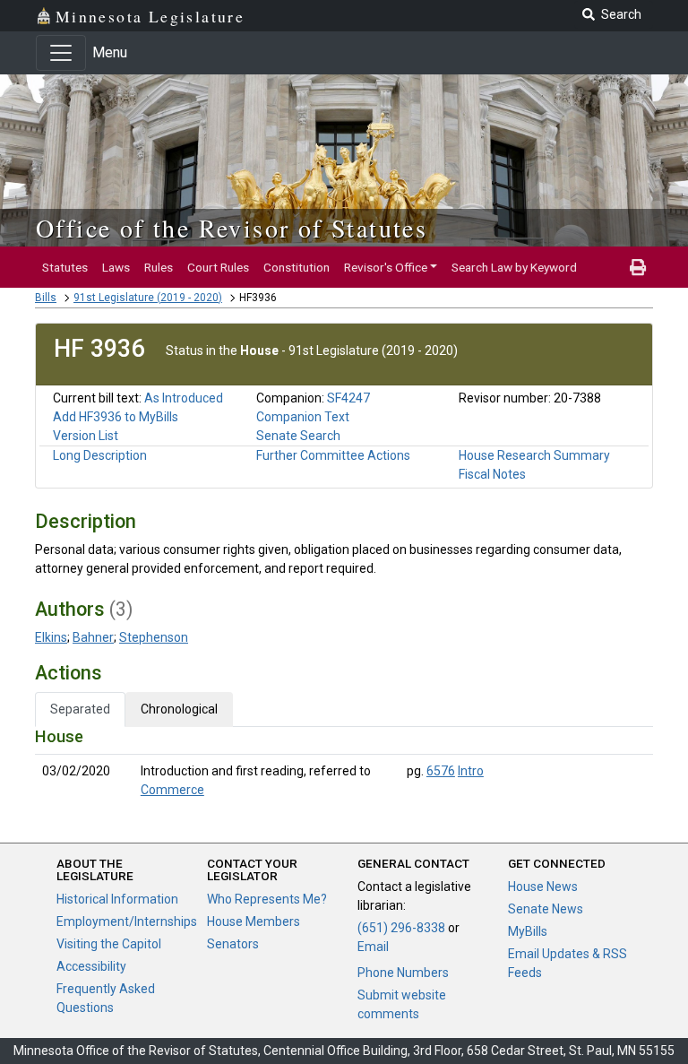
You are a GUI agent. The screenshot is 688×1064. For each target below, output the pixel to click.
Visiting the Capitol (108, 944)
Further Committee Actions (333, 455)
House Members (253, 921)
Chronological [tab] (179, 709)
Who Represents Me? (267, 899)
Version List (85, 435)
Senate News (545, 909)
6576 (440, 771)
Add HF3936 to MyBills (115, 417)
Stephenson (153, 637)
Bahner (93, 637)
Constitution (296, 267)
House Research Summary (534, 455)
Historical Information (117, 899)
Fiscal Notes (492, 474)
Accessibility (91, 966)
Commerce (172, 790)
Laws (116, 267)
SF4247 (348, 398)
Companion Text (302, 417)
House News (543, 886)
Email (373, 946)
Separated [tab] (80, 709)
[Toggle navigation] (61, 53)
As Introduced (183, 398)
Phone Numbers (403, 972)
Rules (158, 267)
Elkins (51, 637)
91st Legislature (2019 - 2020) (147, 297)
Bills (45, 297)
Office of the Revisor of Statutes (231, 228)
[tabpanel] (344, 767)
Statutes (65, 267)
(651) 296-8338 (401, 928)
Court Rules (218, 267)
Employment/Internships (126, 921)
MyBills (527, 931)
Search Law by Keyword (514, 267)
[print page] (638, 267)
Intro (471, 771)
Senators (233, 944)
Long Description (100, 455)
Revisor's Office (385, 267)
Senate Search (298, 435)
